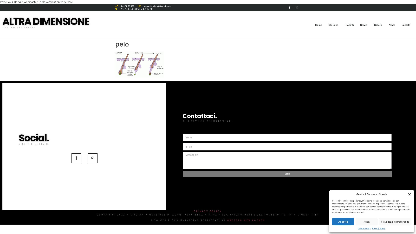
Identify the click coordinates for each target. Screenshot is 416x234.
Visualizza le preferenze (395, 221)
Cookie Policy (364, 228)
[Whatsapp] (297, 7)
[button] (409, 194)
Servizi (364, 25)
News (392, 25)
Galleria (378, 25)
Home (318, 25)
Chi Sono (333, 25)
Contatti (406, 25)
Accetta (343, 221)
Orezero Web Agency (246, 220)
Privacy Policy (378, 228)
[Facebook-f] (289, 7)
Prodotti (349, 25)
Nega (367, 221)
